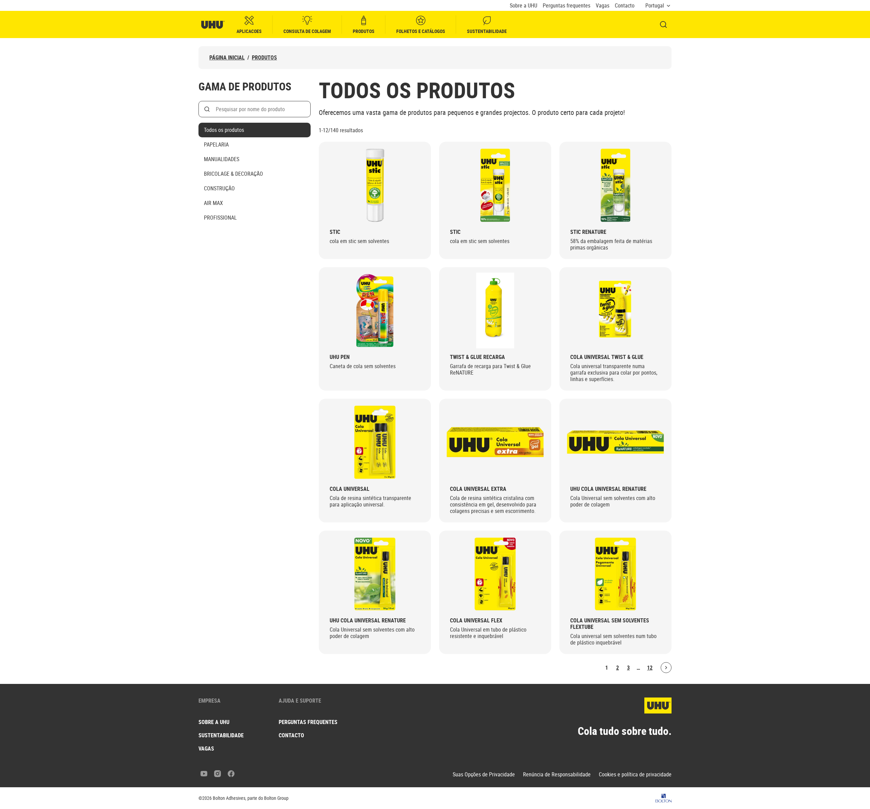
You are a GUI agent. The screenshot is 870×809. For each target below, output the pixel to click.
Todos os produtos (224, 130)
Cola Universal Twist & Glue (606, 357)
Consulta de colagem (307, 31)
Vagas (602, 5)
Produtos (364, 31)
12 (649, 667)
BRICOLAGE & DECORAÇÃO (233, 173)
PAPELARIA (216, 144)
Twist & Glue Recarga (477, 357)
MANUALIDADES (221, 159)
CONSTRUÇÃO (219, 188)
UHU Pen (340, 357)
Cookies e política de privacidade (635, 774)
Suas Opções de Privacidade (484, 774)
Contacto (624, 5)
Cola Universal (349, 489)
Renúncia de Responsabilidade (557, 774)
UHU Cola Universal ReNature (608, 489)
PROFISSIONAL (220, 217)
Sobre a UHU (523, 5)
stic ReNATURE (588, 232)
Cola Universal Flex (476, 620)
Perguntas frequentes (566, 5)
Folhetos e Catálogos (420, 31)
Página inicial (227, 57)
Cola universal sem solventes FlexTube (609, 623)
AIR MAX (213, 203)
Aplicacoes (249, 31)
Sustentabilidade (487, 31)
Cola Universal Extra (478, 489)
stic (335, 232)
